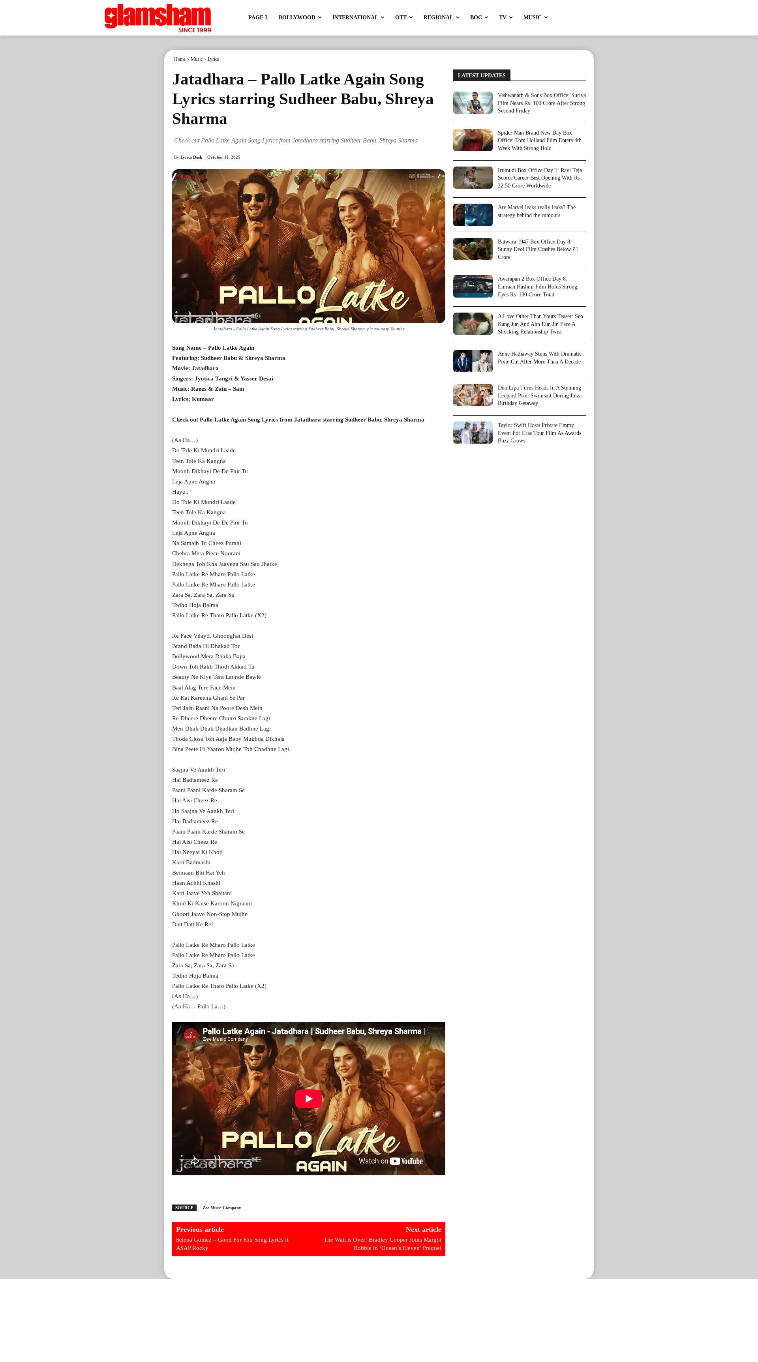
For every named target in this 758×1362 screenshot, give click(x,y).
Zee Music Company (221, 1207)
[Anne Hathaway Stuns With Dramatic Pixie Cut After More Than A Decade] (473, 361)
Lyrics (213, 59)
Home (180, 59)
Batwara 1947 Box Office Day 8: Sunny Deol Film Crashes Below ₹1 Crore (538, 249)
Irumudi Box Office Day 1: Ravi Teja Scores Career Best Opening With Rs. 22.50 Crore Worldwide (540, 178)
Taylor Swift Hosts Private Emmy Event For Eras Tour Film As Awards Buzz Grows (539, 433)
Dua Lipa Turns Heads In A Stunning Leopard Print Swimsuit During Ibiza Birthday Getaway (540, 395)
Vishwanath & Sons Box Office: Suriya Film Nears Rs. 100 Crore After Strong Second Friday (542, 103)
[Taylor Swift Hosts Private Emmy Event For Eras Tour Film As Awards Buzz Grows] (473, 433)
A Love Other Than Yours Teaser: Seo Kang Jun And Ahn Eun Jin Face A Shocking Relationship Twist (540, 324)
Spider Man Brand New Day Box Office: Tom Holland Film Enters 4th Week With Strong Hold (540, 140)
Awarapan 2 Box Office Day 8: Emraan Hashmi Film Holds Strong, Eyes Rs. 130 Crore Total (538, 286)
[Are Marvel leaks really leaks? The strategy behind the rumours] (473, 215)
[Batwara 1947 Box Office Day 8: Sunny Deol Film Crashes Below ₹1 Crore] (473, 249)
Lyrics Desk (191, 157)
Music (197, 59)
